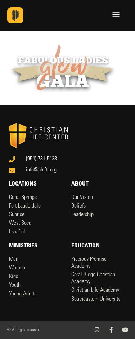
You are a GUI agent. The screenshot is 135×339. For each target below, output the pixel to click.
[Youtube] (125, 330)
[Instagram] (97, 330)
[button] (116, 15)
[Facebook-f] (111, 330)
